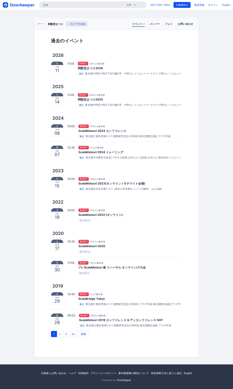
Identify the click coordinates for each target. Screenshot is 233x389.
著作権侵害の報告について (133, 373)
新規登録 (199, 4)
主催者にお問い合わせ (53, 373)
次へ (73, 333)
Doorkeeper (124, 380)
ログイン (213, 4)
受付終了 (83, 63)
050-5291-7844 (160, 4)
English (226, 4)
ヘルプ (72, 373)
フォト (169, 23)
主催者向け (182, 4)
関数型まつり (55, 23)
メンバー (155, 23)
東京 (81, 73)
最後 (83, 333)
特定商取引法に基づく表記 (166, 373)
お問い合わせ (185, 23)
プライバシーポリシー (103, 373)
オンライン (85, 220)
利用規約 (83, 373)
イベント (137, 23)
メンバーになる (77, 23)
